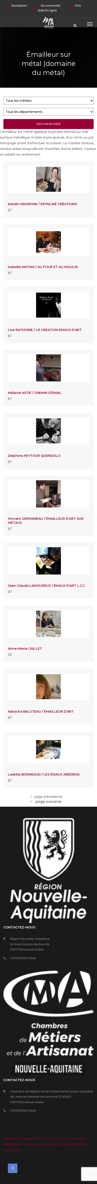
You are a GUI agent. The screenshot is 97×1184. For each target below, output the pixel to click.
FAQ (78, 5)
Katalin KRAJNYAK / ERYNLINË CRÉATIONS (42, 204)
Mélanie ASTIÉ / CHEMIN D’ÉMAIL (35, 393)
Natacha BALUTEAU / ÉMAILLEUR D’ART (41, 711)
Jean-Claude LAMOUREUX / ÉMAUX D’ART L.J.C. (46, 586)
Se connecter (51, 5)
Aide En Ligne (47, 10)
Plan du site (45, 1138)
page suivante (48, 801)
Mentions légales (18, 1138)
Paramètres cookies (20, 1144)
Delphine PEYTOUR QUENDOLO (34, 456)
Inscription (19, 5)
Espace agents (71, 1138)
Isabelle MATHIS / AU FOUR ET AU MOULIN (43, 267)
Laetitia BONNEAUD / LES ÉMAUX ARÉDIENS (44, 774)
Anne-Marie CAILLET (25, 649)
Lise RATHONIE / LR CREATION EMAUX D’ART (45, 330)
